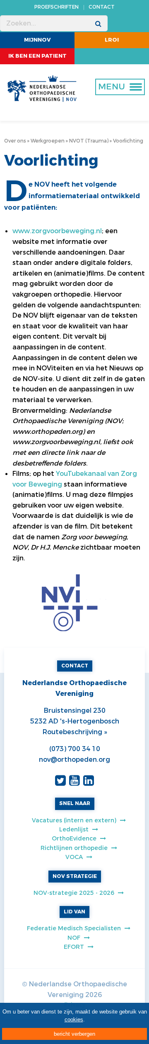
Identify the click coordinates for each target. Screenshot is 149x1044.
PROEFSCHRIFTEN (56, 7)
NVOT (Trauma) (88, 141)
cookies (74, 1019)
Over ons (15, 141)
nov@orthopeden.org (74, 759)
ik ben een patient (37, 55)
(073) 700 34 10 (74, 748)
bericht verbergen (74, 1034)
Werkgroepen (48, 141)
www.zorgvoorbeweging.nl (57, 231)
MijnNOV (37, 39)
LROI (112, 39)
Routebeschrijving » (75, 732)
